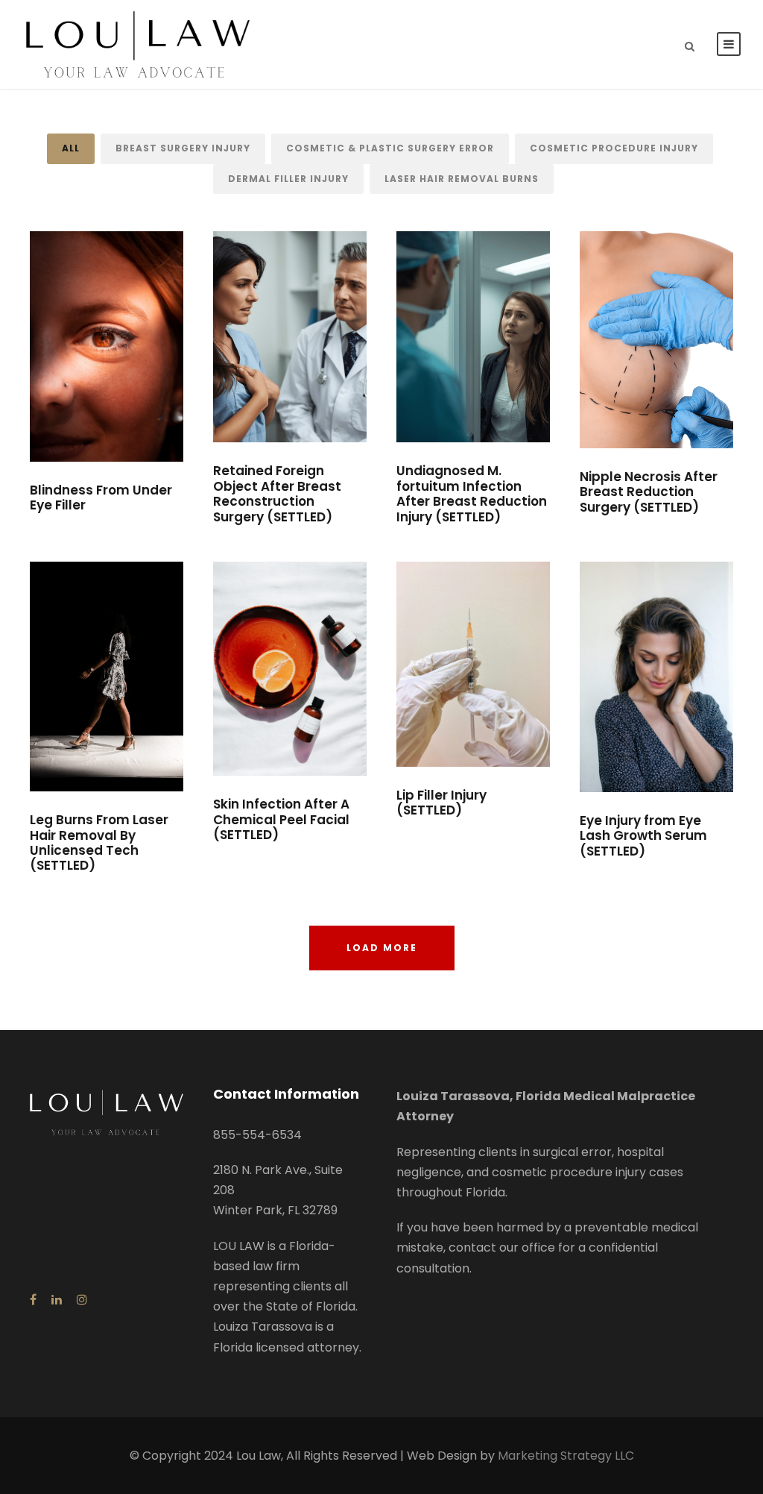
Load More (381, 947)
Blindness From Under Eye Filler (101, 497)
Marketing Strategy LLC (566, 1455)
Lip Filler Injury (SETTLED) (441, 802)
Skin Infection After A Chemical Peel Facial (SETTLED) (281, 819)
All (71, 148)
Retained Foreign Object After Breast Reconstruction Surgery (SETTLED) (277, 493)
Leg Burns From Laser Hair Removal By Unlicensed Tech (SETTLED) (99, 842)
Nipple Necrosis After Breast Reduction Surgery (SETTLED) (649, 492)
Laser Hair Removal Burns (461, 178)
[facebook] (33, 1300)
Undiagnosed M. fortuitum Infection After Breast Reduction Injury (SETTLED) (471, 493)
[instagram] (82, 1300)
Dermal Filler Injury (288, 178)
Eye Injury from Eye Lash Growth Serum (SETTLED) (643, 836)
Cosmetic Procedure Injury (614, 148)
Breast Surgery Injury (182, 148)
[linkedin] (56, 1300)
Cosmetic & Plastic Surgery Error (390, 148)
